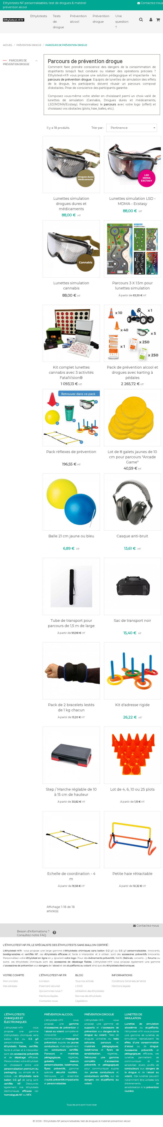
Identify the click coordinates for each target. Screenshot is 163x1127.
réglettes (73, 1057)
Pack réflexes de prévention (71, 452)
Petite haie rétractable (132, 874)
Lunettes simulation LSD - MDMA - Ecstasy (132, 201)
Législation (81, 1000)
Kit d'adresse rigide (132, 705)
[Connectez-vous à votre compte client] (150, 20)
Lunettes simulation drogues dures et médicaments (71, 203)
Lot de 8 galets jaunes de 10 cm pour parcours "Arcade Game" (132, 457)
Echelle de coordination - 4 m (71, 876)
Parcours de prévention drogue (16, 62)
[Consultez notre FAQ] (54, 933)
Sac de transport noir (132, 620)
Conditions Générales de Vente (129, 980)
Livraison (44, 980)
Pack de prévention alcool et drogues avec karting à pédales (132, 372)
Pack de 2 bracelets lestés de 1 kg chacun (71, 707)
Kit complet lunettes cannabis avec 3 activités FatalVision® (71, 372)
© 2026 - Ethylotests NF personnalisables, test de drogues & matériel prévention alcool (81, 1120)
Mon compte (10, 980)
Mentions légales (48, 995)
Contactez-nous (151, 3)
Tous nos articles (84, 980)
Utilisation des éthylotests (89, 990)
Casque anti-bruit (132, 536)
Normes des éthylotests (88, 995)
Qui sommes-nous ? (50, 990)
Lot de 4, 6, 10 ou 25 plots (132, 789)
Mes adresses (10, 985)
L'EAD (79, 985)
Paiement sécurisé (49, 985)
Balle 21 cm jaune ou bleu (71, 536)
